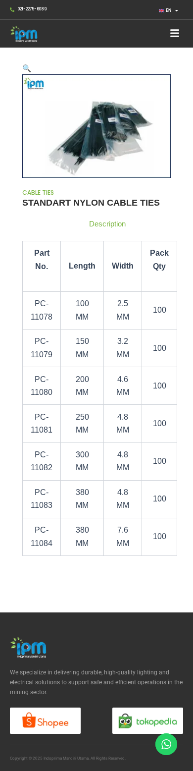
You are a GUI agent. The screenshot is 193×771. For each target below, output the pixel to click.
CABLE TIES (38, 192)
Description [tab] (107, 224)
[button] (174, 34)
